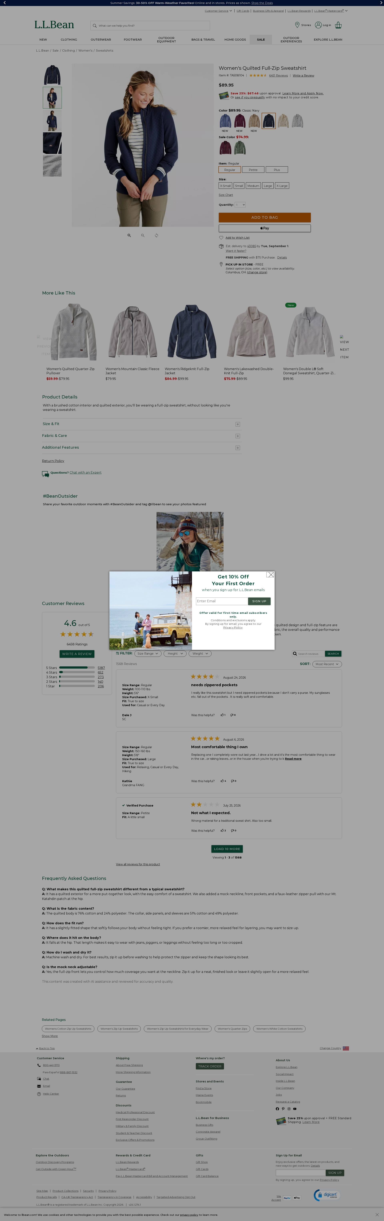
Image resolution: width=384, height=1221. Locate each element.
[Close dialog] (270, 574)
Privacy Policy (233, 627)
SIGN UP (259, 601)
